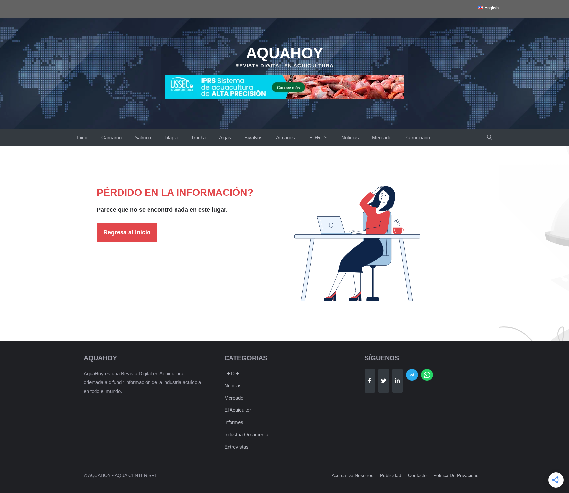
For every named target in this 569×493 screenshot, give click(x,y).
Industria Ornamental (246, 434)
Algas (225, 137)
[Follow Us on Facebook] (370, 381)
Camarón (111, 137)
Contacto (417, 475)
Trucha (198, 137)
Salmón (143, 137)
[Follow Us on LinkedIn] (397, 381)
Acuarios (285, 137)
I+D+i (314, 137)
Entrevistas (236, 447)
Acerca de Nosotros (352, 475)
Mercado (381, 137)
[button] (489, 137)
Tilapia (171, 137)
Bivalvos (253, 137)
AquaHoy (284, 53)
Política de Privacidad (456, 475)
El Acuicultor (237, 410)
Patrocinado (417, 137)
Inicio (82, 137)
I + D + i (232, 373)
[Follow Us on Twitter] (383, 381)
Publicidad (390, 475)
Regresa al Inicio (126, 232)
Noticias (350, 137)
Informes (233, 422)
